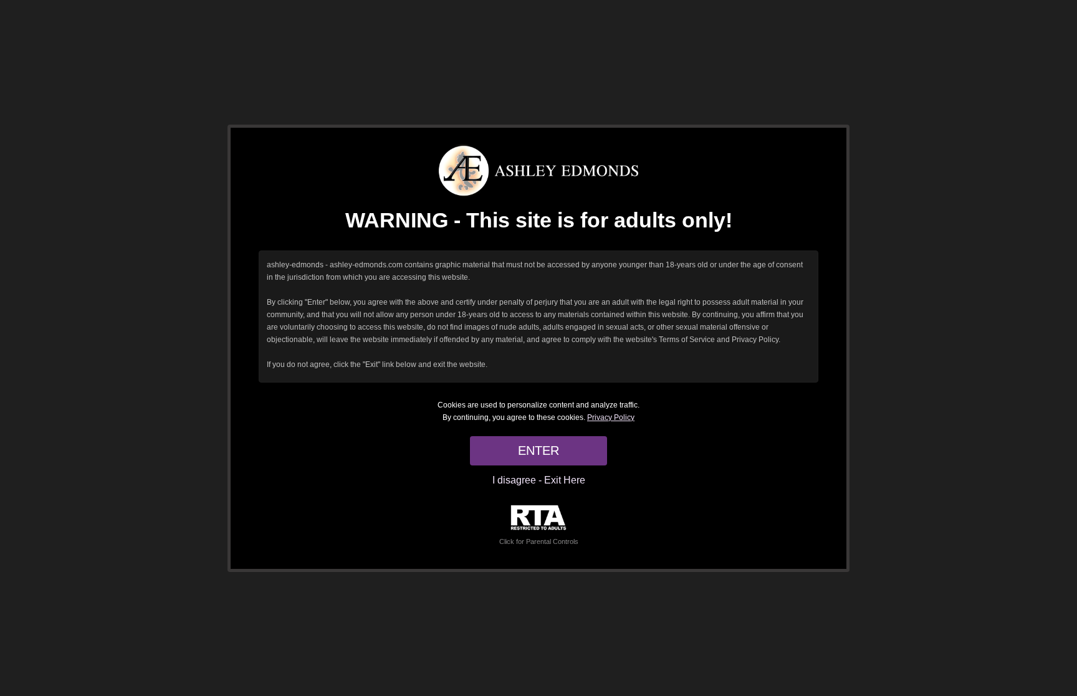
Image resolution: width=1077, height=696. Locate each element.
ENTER (538, 450)
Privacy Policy (610, 417)
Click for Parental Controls (538, 541)
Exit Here (564, 480)
